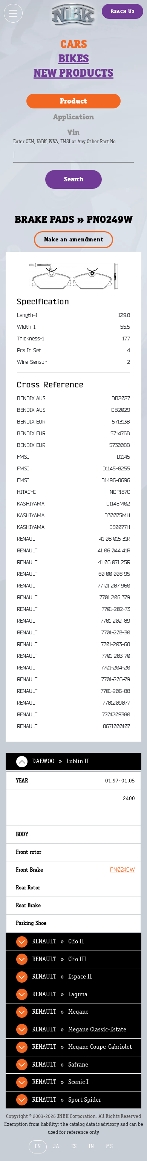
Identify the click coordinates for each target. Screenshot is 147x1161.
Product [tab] (73, 101)
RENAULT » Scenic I (60, 1082)
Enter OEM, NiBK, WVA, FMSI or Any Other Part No (72, 145)
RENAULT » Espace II (62, 976)
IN (91, 1146)
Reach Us (123, 11)
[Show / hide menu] (13, 13)
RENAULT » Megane (60, 1012)
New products (73, 73)
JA (56, 1146)
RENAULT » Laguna (59, 994)
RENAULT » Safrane (60, 1064)
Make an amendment (73, 239)
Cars (73, 44)
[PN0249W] (73, 276)
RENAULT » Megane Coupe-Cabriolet (82, 1047)
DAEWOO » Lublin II (60, 761)
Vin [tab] (73, 132)
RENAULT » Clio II (58, 941)
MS (109, 1146)
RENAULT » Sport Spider (66, 1100)
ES (74, 1146)
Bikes (73, 58)
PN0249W (122, 869)
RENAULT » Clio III (59, 959)
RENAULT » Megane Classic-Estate (79, 1029)
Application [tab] (73, 117)
